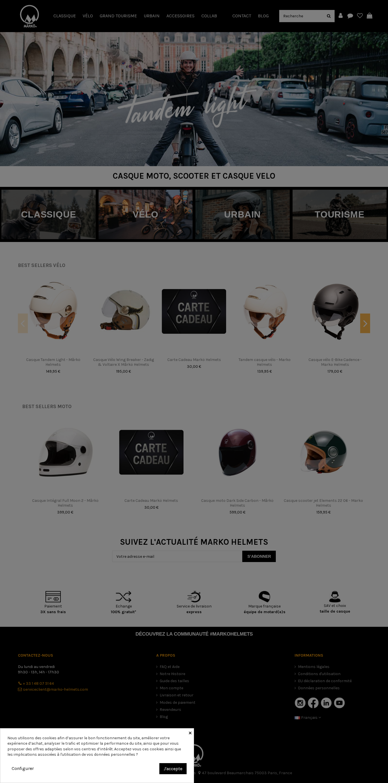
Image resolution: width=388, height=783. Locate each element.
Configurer (23, 768)
